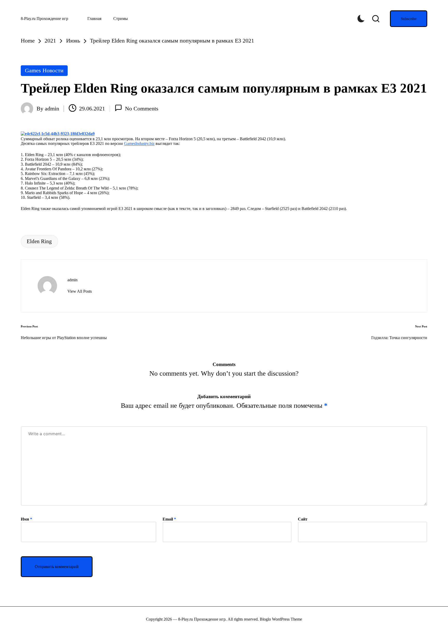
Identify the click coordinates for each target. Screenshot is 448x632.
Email (169, 519)
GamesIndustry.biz (139, 143)
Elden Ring (39, 241)
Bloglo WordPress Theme (281, 619)
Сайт (302, 519)
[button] (408, 18)
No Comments (141, 108)
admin (72, 280)
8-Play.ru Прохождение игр (44, 18)
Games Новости (44, 70)
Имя (26, 519)
